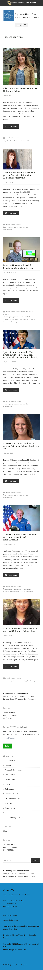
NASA (21, 592)
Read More (11, 127)
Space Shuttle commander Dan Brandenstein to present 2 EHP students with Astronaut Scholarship (20, 355)
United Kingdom (14, 322)
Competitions (10, 775)
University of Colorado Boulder (16, 693)
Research (6, 314)
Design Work (10, 779)
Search (35, 860)
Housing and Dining (10, 935)
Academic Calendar (10, 920)
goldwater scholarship (13, 141)
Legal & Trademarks (18, 699)
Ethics (7, 784)
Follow (7, 746)
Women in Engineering (13, 818)
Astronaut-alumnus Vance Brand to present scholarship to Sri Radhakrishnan (20, 537)
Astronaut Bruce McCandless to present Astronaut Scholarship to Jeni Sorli (21, 446)
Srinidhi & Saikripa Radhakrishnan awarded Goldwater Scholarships (20, 629)
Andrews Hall (10, 760)
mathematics (16, 319)
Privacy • (6, 950)
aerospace (8, 227)
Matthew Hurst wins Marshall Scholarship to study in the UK (18, 266)
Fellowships (9, 789)
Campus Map (32, 699)
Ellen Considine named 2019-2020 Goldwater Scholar (20, 89)
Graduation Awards (12, 798)
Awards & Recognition (13, 138)
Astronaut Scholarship (20, 227)
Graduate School (27, 312)
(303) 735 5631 (8, 718)
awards (7, 681)
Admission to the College (12, 926)
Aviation (8, 765)
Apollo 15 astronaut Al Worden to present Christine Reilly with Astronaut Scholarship (19, 175)
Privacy (6, 699)
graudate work (18, 317)
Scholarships (26, 141)
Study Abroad (10, 813)
